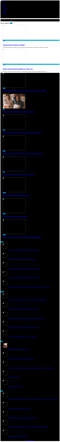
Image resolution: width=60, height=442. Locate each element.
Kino (4, 7)
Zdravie (4, 11)
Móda (4, 4)
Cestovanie (5, 8)
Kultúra (4, 10)
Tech (4, 12)
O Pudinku (5, 13)
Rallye (6, 9)
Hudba (4, 6)
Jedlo (4, 5)
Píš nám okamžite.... (30, 440)
